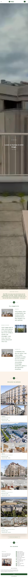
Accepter (14, 574)
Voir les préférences (14, 576)
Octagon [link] (2, 528)
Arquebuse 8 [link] (3, 416)
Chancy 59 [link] (3, 453)
